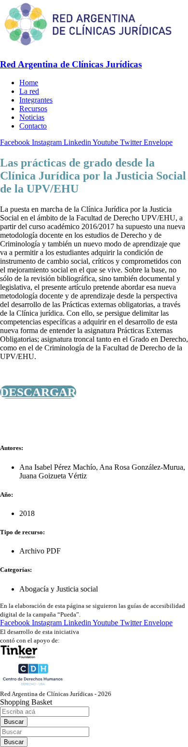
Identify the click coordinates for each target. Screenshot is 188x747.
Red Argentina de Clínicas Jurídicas (71, 64)
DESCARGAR (38, 392)
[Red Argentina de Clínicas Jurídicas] (88, 45)
